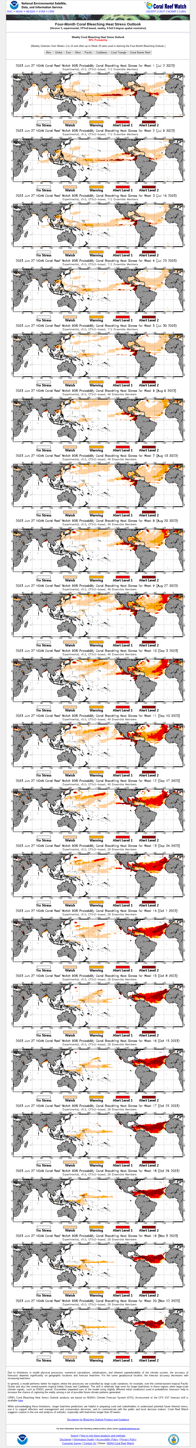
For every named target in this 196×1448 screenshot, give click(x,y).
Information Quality (84, 1439)
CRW (51, 11)
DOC (9, 11)
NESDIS (30, 11)
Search (74, 1435)
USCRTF (151, 11)
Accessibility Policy (107, 1439)
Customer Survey (72, 1443)
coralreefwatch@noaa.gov (129, 1429)
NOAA (19, 11)
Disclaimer (65, 1439)
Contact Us (90, 1443)
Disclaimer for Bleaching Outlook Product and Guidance (98, 1419)
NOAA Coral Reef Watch (120, 1443)
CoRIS (182, 11)
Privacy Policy (128, 1439)
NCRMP (171, 11)
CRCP (161, 11)
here (20, 1400)
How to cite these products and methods (103, 1435)
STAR (42, 11)
